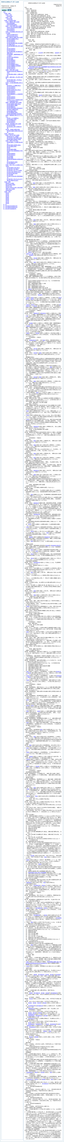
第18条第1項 (31, 1014)
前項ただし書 (29, 253)
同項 (37, 551)
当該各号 (57, 52)
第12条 (31, 1037)
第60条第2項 (29, 1079)
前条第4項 (28, 882)
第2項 (32, 304)
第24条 (35, 377)
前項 (32, 297)
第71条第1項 (41, 974)
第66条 (35, 974)
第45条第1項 (37, 562)
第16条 (30, 1012)
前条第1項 (36, 313)
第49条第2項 (32, 1027)
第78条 (32, 855)
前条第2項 (36, 426)
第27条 (34, 1012)
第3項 (43, 885)
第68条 (43, 1079)
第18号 (40, 95)
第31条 (31, 998)
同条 (28, 789)
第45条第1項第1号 (55, 545)
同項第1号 (58, 671)
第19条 (35, 352)
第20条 (42, 1072)
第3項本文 (43, 313)
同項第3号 (59, 675)
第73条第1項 (37, 885)
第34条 (34, 1002)
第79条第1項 (40, 1005)
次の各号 (40, 52)
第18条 (31, 323)
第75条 (47, 974)
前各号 (30, 252)
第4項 (36, 1072)
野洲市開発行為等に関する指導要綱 (37, 872)
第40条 (40, 1012)
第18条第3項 (29, 1072)
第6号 (32, 299)
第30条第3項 (31, 1015)
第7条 (29, 1022)
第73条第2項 (31, 1005)
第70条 (45, 1015)
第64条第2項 (39, 1015)
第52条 (36, 1037)
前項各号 (40, 294)
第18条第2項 (39, 1024)
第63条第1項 (31, 1018)
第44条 (31, 537)
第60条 (31, 756)
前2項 (27, 333)
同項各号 (31, 255)
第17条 (35, 348)
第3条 (27, 606)
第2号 (35, 306)
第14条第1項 (31, 1024)
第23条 (30, 1002)
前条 (34, 183)
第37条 (39, 1002)
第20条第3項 (53, 1024)
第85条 (45, 1031)
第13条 (35, 258)
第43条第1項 (37, 514)
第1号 (29, 524)
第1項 (27, 297)
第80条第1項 (31, 1008)
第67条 (28, 796)
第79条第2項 (54, 993)
